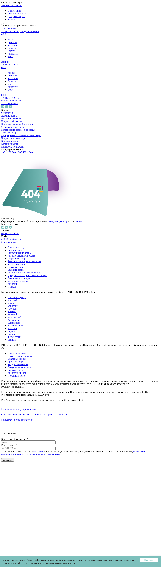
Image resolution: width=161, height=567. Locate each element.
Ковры (11, 39)
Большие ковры (9, 144)
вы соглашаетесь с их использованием (43, 563)
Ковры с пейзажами (11, 121)
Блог (10, 56)
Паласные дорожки (19, 474)
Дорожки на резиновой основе (19, 457)
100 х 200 (6, 152)
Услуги (11, 50)
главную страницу (57, 221)
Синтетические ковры (13, 127)
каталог (78, 221)
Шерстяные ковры (11, 118)
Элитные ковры (9, 132)
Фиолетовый (27, 301)
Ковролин (13, 45)
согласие (38, 451)
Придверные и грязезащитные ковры (21, 135)
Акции (5, 61)
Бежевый (25, 264)
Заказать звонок (9, 28)
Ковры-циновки (10, 141)
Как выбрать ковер (12, 501)
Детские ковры (9, 115)
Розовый (24, 293)
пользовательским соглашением (43, 454)
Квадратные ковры (26, 429)
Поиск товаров (13, 25)
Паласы (12, 48)
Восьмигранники (29, 439)
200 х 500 (17, 152)
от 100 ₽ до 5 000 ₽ (22, 321)
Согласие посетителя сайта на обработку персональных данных (35, 414)
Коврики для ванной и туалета (17, 124)
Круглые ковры (24, 423)
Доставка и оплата (17, 13)
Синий (24, 298)
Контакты (13, 19)
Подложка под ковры (12, 146)
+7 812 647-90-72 (10, 31)
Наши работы (11, 516)
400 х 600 (28, 152)
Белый (23, 267)
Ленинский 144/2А (11, 5)
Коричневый (27, 281)
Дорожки (12, 42)
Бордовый (25, 270)
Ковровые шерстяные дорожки (20, 467)
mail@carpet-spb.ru (29, 31)
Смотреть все (8, 113)
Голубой (24, 273)
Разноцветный (28, 290)
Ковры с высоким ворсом (15, 138)
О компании (14, 10)
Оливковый (26, 287)
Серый (23, 295)
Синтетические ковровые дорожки (22, 447)
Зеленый (24, 279)
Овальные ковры (25, 418)
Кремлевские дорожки (21, 480)
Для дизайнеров (16, 16)
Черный (24, 304)
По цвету (17, 260)
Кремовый (25, 284)
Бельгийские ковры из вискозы (18, 129)
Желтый (24, 276)
